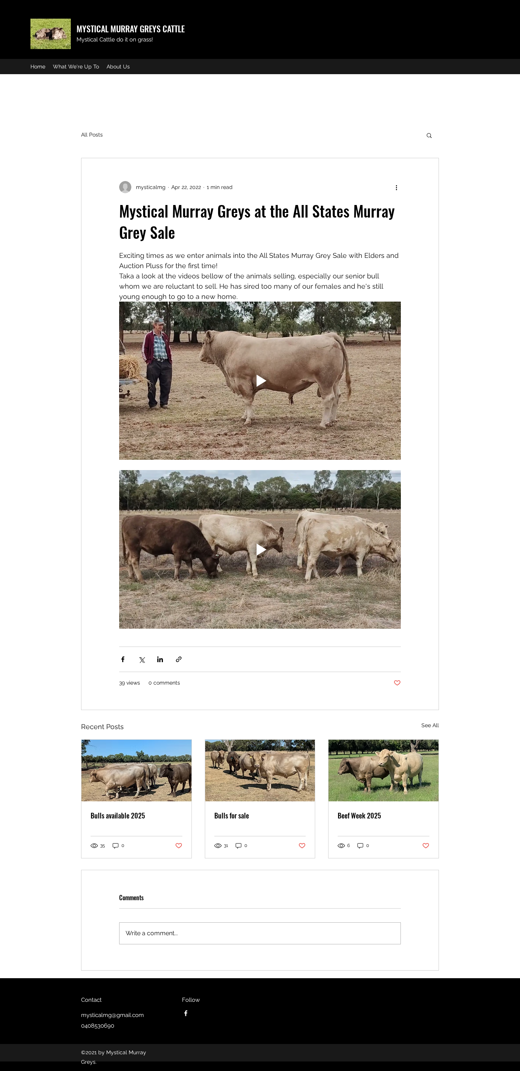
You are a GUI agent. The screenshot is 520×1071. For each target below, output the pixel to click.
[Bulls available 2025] (136, 770)
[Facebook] (186, 1013)
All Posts (92, 135)
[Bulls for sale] (260, 770)
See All (430, 725)
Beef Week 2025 (359, 815)
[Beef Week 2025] (384, 770)
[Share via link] (178, 659)
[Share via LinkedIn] (160, 659)
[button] (429, 135)
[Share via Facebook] (122, 659)
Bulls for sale (231, 815)
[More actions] (396, 187)
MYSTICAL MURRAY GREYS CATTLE (131, 28)
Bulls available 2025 (118, 815)
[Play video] (260, 381)
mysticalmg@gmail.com (112, 1015)
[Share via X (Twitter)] (141, 659)
